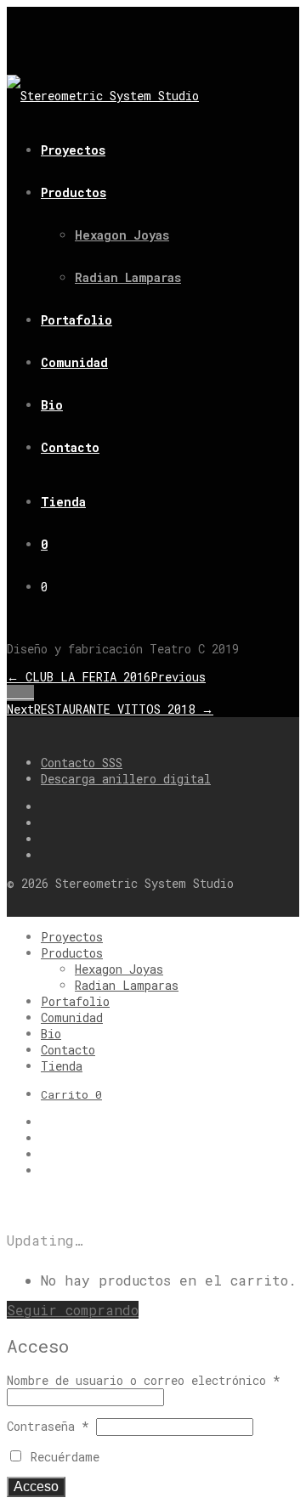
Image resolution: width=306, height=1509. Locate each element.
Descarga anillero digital (126, 779)
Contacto (70, 447)
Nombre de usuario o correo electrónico (143, 1380)
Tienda (63, 502)
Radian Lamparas (128, 277)
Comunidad (74, 362)
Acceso (36, 1486)
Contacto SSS (81, 762)
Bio (52, 405)
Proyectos (73, 150)
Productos (73, 192)
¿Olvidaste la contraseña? (192, 1457)
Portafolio (76, 320)
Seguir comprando (73, 1310)
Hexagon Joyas (122, 235)
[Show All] (20, 693)
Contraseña (48, 1426)
